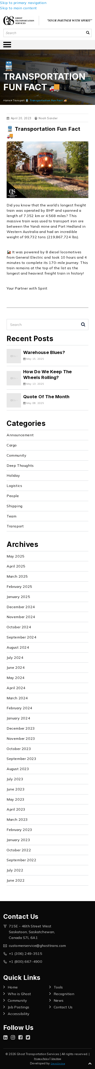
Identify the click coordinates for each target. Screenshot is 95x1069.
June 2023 (16, 789)
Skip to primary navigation (23, 2)
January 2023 (18, 840)
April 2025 (16, 566)
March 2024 (17, 698)
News (58, 1000)
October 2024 (19, 627)
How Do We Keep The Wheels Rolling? (47, 374)
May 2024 (16, 677)
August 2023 (18, 769)
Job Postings (18, 1007)
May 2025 (16, 556)
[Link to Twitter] (28, 1037)
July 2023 (15, 779)
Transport (19, 100)
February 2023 (19, 829)
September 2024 (21, 637)
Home (6, 100)
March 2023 (17, 819)
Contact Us (63, 1007)
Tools (58, 987)
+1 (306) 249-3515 (25, 953)
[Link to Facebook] (20, 1037)
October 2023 (19, 748)
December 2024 (21, 607)
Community (16, 455)
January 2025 (18, 596)
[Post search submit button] (83, 324)
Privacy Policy (41, 1058)
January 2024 (18, 718)
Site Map (56, 1058)
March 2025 (17, 576)
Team (11, 516)
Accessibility (19, 1013)
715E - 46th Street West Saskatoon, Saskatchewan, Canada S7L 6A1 (32, 932)
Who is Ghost (19, 994)
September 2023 (21, 758)
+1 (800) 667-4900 (25, 961)
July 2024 (15, 657)
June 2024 (16, 667)
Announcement (20, 435)
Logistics (14, 485)
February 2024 (19, 708)
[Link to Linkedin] (5, 1037)
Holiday (13, 475)
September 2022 (21, 860)
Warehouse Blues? (44, 352)
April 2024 (16, 688)
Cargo (12, 445)
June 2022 (16, 880)
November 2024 (21, 617)
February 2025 (19, 586)
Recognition (64, 994)
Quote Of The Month (46, 396)
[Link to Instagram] (13, 1037)
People (13, 496)
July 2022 (15, 870)
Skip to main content (18, 8)
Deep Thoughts (20, 465)
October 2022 (19, 850)
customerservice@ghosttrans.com (37, 945)
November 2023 (21, 738)
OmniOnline (58, 1063)
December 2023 (21, 728)
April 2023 (16, 809)
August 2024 (18, 647)
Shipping (15, 506)
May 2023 (16, 799)
